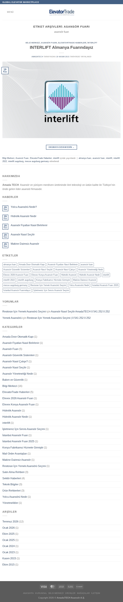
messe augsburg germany (37, 161)
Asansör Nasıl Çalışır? (15, 361)
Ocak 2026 (8, 527)
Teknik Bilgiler (10, 484)
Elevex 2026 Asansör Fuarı (16, 275)
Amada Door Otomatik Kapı (32, 264)
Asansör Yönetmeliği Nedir (90, 269)
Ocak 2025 (8, 540)
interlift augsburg (16, 161)
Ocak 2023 (8, 552)
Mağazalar (83, 593)
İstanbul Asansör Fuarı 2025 (105, 285)
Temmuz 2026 (10, 521)
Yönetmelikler (10, 503)
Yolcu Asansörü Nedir (79, 285)
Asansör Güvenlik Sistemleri (16, 269)
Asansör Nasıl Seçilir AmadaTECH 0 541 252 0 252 (80, 311)
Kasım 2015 (9, 558)
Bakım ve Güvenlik (13, 379)
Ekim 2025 (8, 533)
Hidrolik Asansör (68, 275)
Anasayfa (28, 593)
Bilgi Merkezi (33, 43)
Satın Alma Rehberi (13, 472)
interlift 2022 (9, 280)
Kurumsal (41, 593)
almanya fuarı (85, 158)
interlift (92, 43)
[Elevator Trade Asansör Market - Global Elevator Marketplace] (61, 12)
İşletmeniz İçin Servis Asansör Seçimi (51, 290)
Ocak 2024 (8, 546)
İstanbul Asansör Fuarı (15, 435)
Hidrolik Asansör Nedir (23, 216)
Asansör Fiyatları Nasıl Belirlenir (29, 225)
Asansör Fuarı (49, 43)
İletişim (95, 593)
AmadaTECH (37, 57)
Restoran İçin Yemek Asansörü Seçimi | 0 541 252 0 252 (59, 318)
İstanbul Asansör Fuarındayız (17, 290)
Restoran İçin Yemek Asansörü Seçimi (48, 285)
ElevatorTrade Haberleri (72, 43)
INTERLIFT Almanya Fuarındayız (61, 47)
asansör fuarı (99, 158)
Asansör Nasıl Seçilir (23, 234)
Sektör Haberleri (11, 478)
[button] (8, 12)
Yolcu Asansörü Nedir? (24, 207)
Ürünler (70, 593)
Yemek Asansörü (12, 318)
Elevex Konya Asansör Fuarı (45, 275)
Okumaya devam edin (61, 147)
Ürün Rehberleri (11, 490)
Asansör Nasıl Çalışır (65, 269)
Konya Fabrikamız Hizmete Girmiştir (53, 280)
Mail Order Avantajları (14, 453)
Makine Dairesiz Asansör (25, 243)
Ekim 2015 (8, 564)
